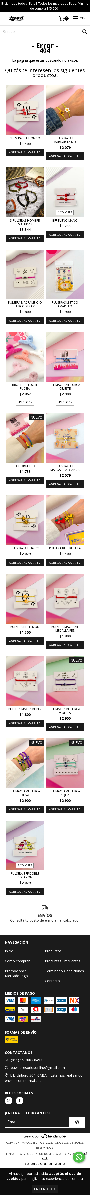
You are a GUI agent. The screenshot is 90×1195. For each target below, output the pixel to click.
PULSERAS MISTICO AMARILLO (65, 304)
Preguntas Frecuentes (62, 961)
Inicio (9, 951)
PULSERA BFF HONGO (25, 138)
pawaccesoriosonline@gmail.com (38, 1067)
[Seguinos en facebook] (20, 1100)
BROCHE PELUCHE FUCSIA (25, 386)
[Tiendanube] (45, 1137)
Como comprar (17, 961)
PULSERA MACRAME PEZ (25, 709)
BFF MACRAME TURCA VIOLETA (65, 711)
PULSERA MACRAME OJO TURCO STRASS (25, 304)
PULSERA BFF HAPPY (25, 548)
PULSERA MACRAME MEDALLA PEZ (65, 628)
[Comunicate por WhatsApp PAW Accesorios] (79, 1157)
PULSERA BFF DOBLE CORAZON (25, 875)
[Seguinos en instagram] (8, 1100)
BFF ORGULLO (25, 466)
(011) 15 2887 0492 (26, 1060)
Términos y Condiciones (64, 971)
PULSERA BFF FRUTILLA (65, 548)
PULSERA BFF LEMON (25, 627)
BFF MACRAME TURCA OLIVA (25, 793)
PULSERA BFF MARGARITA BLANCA (65, 468)
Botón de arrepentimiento (45, 1164)
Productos (53, 951)
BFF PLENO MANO (65, 220)
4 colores (65, 212)
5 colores (25, 865)
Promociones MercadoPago (16, 973)
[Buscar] (85, 31)
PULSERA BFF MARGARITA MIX (65, 140)
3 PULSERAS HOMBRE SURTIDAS (25, 222)
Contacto (52, 980)
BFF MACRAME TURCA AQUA (65, 793)
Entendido (45, 1189)
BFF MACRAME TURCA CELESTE (65, 386)
